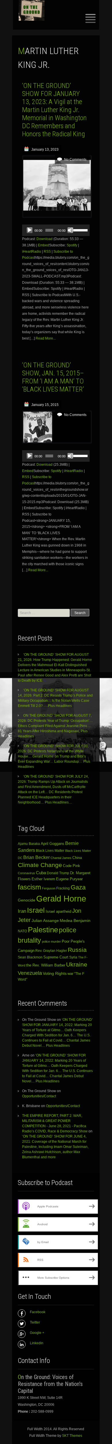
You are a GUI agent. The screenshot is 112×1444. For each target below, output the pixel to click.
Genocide (26, 900)
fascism (29, 887)
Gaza (78, 887)
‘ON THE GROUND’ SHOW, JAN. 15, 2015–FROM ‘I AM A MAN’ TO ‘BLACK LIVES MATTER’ (53, 377)
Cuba (41, 872)
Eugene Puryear (69, 879)
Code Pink (71, 866)
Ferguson (48, 888)
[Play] (29, 230)
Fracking (63, 888)
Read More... (46, 338)
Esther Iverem (43, 879)
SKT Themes (72, 1436)
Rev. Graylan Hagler (51, 951)
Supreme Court (55, 957)
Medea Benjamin (75, 920)
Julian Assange (45, 920)
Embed (43, 245)
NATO (22, 931)
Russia (77, 949)
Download (44, 239)
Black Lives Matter (50, 851)
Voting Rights (55, 973)
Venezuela (30, 973)
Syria (73, 957)
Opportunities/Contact (39, 1096)
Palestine (43, 929)
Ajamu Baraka (29, 843)
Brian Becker (36, 857)
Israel (36, 910)
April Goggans (52, 843)
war (70, 973)
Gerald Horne (61, 898)
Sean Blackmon (30, 957)
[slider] (79, 230)
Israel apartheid (58, 911)
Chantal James (61, 858)
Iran (22, 911)
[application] (56, 230)
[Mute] (70, 230)
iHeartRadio (31, 252)
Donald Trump (58, 873)
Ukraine (76, 964)
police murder (51, 941)
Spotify (72, 245)
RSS (47, 252)
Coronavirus (26, 873)
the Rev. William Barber (45, 965)
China (77, 858)
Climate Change (40, 865)
